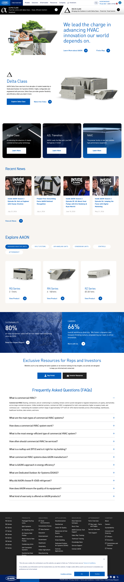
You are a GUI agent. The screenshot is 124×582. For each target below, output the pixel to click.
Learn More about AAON (72, 50)
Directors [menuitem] (110, 540)
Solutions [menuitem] (35, 3)
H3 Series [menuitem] (8, 544)
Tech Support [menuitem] (92, 533)
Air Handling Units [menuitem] (28, 530)
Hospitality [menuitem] (42, 546)
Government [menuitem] (43, 539)
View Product (14, 298)
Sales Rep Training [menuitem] (78, 535)
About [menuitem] (107, 521)
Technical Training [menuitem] (78, 539)
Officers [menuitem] (109, 536)
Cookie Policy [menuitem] (99, 580)
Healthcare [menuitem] (42, 543)
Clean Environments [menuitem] (45, 522)
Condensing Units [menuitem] (27, 544)
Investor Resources (76, 375)
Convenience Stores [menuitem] (45, 526)
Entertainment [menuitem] (43, 536)
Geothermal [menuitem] (59, 524)
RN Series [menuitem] (8, 524)
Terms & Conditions (89, 563)
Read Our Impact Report (14, 342)
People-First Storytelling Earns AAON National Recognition (46, 201)
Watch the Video (40, 102)
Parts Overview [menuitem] (93, 521)
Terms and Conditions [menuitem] (87, 580)
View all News (10, 221)
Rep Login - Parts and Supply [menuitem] (96, 525)
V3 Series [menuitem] (8, 548)
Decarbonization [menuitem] (60, 521)
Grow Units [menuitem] (58, 536)
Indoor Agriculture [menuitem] (44, 550)
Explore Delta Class (18, 102)
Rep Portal (51, 375)
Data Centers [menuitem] (45, 529)
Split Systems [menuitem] (26, 526)
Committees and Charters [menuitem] (112, 544)
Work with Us (73, 344)
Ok (82, 574)
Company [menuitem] (62, 3)
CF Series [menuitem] (8, 531)
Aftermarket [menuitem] (44, 3)
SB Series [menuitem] (8, 541)
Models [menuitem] (27, 3)
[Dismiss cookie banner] (104, 559)
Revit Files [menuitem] (75, 526)
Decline (97, 574)
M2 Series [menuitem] (8, 534)
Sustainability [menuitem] (109, 528)
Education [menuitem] (42, 533)
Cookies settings (66, 574)
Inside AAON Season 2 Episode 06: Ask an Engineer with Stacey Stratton (18, 201)
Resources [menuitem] (53, 3)
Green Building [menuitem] (60, 540)
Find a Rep (100, 50)
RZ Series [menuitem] (8, 528)
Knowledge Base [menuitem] (77, 542)
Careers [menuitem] (107, 524)
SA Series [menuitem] (8, 538)
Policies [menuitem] (109, 548)
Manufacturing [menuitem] (43, 553)
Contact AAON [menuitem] (76, 549)
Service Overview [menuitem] (94, 529)
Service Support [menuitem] (77, 545)
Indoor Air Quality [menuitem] (60, 528)
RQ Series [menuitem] (8, 521)
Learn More (16, 151)
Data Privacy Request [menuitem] (112, 580)
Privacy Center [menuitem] (74, 580)
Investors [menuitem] (73, 3)
